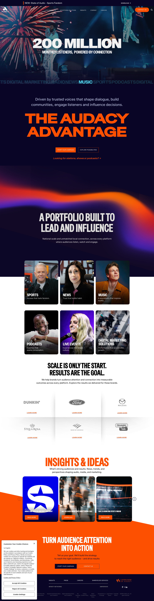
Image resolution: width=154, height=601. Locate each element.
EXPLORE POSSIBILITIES (88, 150)
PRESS (66, 580)
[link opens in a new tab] (122, 587)
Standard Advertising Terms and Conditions (54, 594)
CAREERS (80, 580)
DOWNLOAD (68, 517)
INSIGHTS (52, 580)
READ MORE (31, 517)
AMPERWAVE (104, 586)
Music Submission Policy (93, 595)
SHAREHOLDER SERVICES (100, 580)
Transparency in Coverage (102, 594)
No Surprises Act (78, 595)
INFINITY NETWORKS (55, 586)
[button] (152, 10)
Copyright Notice (116, 594)
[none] (50, 10)
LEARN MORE (32, 413)
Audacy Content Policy (84, 594)
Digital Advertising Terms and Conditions (68, 594)
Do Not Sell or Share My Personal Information (38, 594)
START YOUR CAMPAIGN (65, 150)
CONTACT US (142, 9)
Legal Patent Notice (109, 594)
